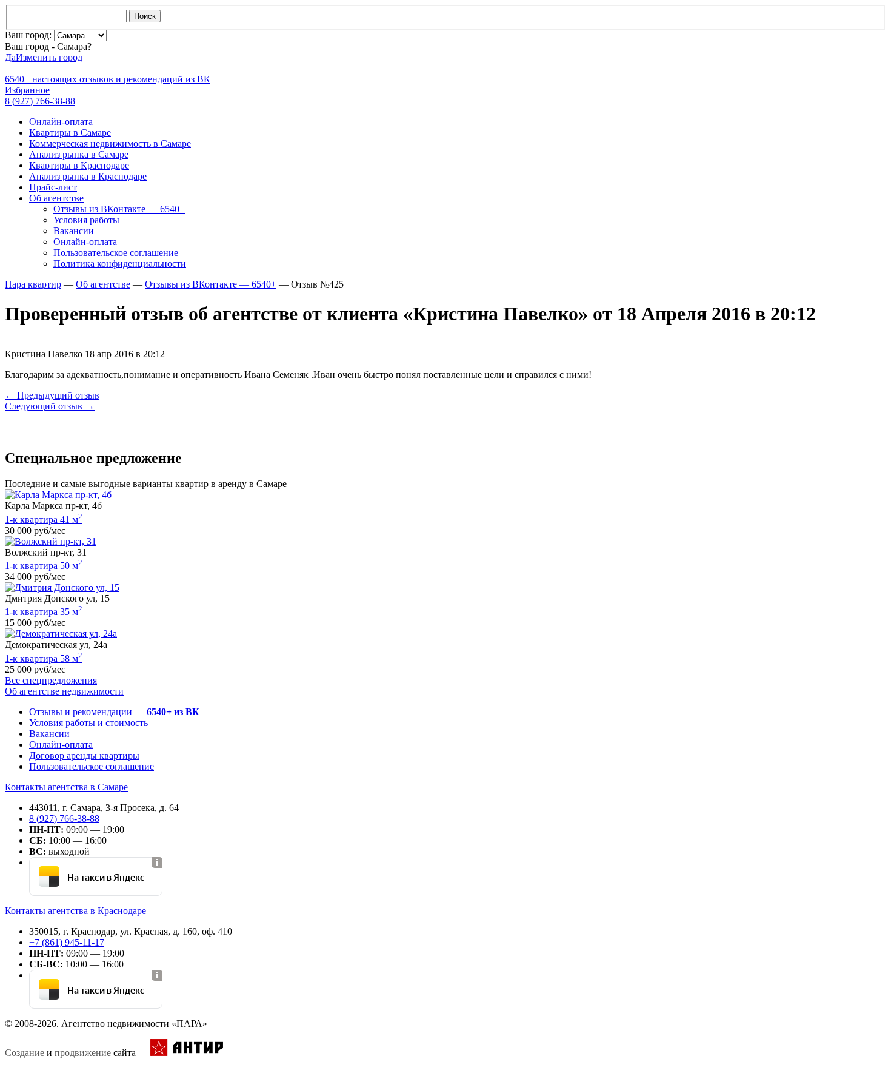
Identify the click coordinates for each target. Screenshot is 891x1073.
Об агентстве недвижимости (64, 691)
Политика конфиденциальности (119, 263)
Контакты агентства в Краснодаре (75, 911)
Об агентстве (56, 198)
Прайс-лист (53, 187)
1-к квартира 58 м (43, 658)
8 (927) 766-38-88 (64, 818)
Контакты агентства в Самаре (66, 787)
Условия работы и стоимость (88, 723)
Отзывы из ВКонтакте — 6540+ (119, 209)
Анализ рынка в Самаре (78, 154)
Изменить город (49, 57)
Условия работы (86, 220)
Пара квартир (33, 284)
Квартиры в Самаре (70, 132)
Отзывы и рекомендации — (114, 712)
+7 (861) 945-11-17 (66, 942)
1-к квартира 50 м (43, 565)
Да (10, 57)
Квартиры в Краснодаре (79, 165)
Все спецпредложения (51, 680)
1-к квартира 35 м (43, 612)
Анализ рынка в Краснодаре (88, 176)
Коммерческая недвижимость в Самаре (110, 143)
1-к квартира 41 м (43, 519)
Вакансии (73, 231)
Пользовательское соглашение (115, 252)
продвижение (83, 1053)
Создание (24, 1053)
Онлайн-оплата (61, 121)
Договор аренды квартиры (84, 755)
